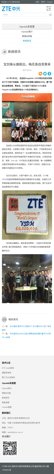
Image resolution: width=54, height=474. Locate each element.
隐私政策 (5, 402)
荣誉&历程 (27, 36)
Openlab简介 (27, 32)
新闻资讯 (27, 41)
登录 (43, 2)
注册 (37, 2)
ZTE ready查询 (8, 368)
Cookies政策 (7, 407)
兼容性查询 (6, 373)
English (50, 2)
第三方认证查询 (8, 377)
